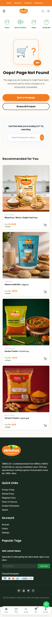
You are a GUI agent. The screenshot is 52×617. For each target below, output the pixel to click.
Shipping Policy (9, 498)
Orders (5, 528)
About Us (17, 3)
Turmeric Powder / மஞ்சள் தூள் (17, 418)
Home (9, 3)
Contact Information (10, 506)
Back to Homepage (26, 97)
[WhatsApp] (33, 590)
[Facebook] (19, 590)
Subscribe (44, 566)
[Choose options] (45, 225)
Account (5, 524)
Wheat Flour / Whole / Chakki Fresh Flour (21, 218)
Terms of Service (9, 502)
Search (5, 510)
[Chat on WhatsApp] (46, 604)
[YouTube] (28, 590)
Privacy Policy (8, 490)
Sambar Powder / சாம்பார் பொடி (17, 351)
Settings (5, 532)
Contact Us (38, 3)
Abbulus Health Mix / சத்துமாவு (17, 284)
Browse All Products (26, 106)
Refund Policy (8, 494)
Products (27, 3)
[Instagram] (23, 590)
